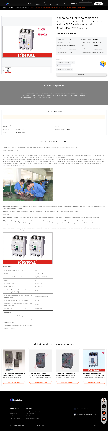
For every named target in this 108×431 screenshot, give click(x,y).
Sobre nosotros (38, 3)
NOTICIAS (74, 3)
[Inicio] (10, 3)
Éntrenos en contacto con (47, 3)
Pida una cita (58, 3)
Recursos (66, 3)
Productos (31, 3)
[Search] (91, 3)
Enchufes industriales (31, 416)
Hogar (24, 3)
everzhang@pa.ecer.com (92, 414)
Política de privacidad (15, 418)
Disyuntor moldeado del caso (22, 7)
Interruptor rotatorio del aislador (34, 411)
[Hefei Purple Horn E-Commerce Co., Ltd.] (16, 400)
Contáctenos (13, 416)
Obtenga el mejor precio (14, 382)
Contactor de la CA (30, 413)
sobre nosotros (13, 413)
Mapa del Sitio (93, 425)
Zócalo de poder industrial (32, 418)
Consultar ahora (98, 4)
